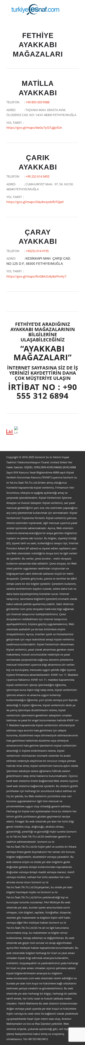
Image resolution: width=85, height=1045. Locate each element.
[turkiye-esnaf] (35, 9)
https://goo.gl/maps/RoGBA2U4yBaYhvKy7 (36, 276)
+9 (37, 102)
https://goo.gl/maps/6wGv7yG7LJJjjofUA (34, 127)
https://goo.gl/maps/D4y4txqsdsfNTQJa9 (35, 202)
